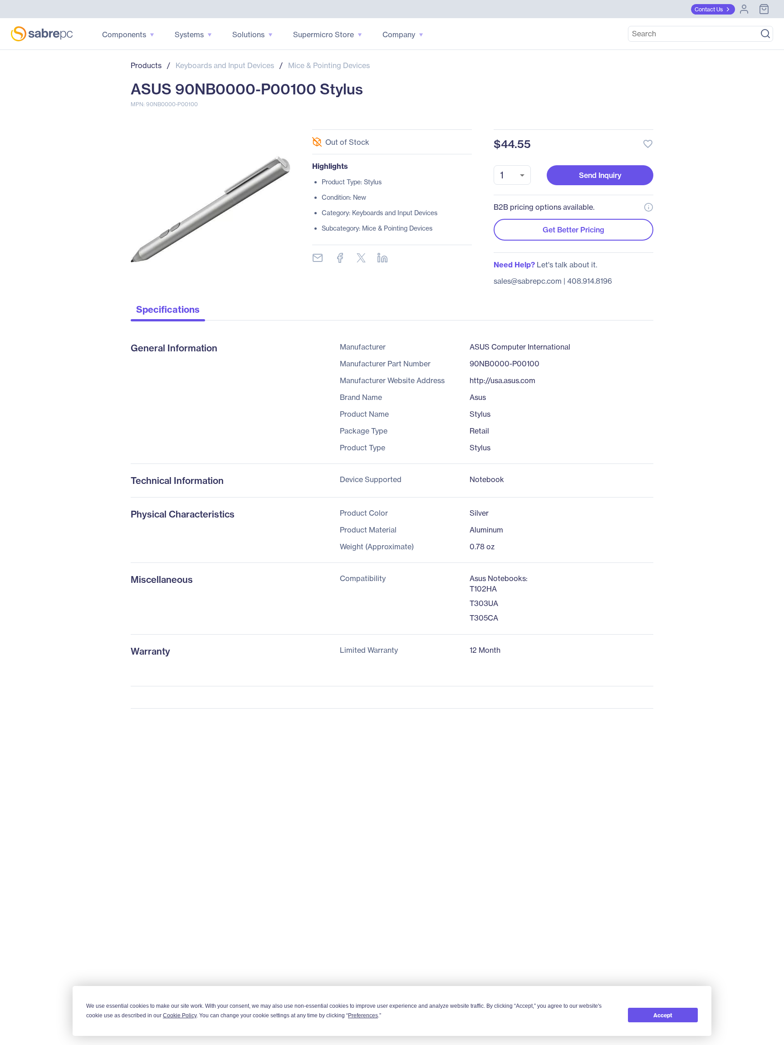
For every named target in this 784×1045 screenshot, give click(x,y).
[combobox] (512, 175)
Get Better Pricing (573, 229)
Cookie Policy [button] (179, 1015)
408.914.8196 (589, 281)
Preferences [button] (363, 1015)
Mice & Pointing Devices (329, 65)
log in (592, 119)
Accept (662, 1015)
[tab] (168, 312)
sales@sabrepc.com (528, 281)
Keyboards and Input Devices (225, 65)
